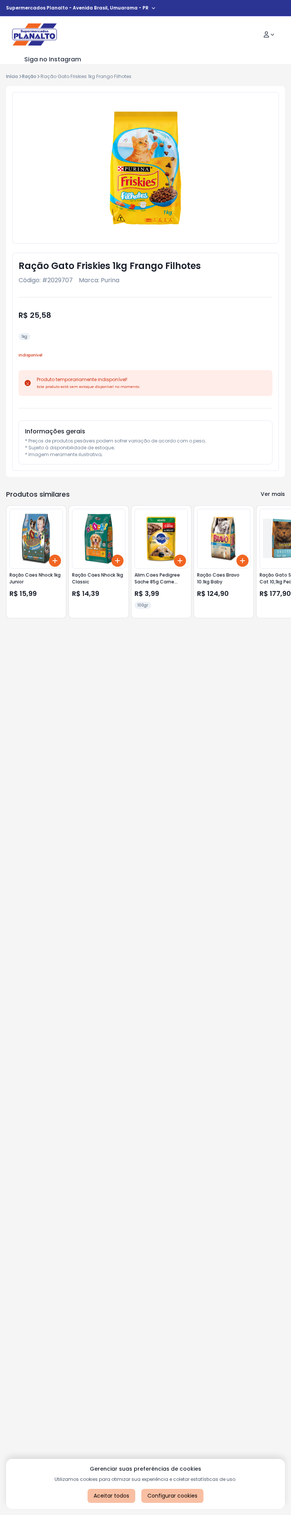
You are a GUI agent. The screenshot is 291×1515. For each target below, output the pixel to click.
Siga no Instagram (52, 59)
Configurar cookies (172, 1495)
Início (12, 76)
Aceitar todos (111, 1495)
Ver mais (273, 494)
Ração (29, 76)
